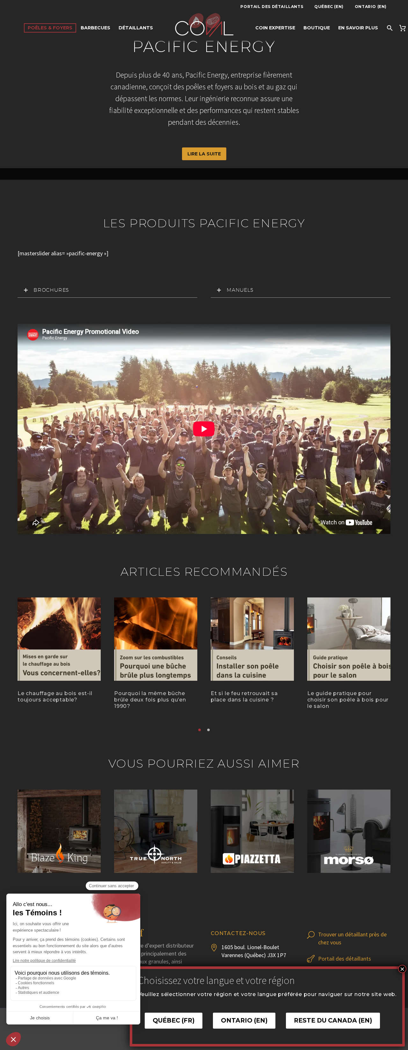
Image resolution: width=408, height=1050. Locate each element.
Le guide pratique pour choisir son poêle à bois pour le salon (348, 699)
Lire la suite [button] (204, 154)
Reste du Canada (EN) (333, 1020)
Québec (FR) (173, 1020)
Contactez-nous (238, 933)
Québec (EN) (329, 6)
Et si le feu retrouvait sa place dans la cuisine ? (244, 696)
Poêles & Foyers (50, 28)
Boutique (316, 28)
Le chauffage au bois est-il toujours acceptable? (55, 696)
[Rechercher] (389, 28)
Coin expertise (275, 28)
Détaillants (136, 28)
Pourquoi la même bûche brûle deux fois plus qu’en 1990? (150, 699)
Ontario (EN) (371, 6)
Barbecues (95, 28)
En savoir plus (358, 28)
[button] (199, 730)
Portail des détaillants (271, 6)
